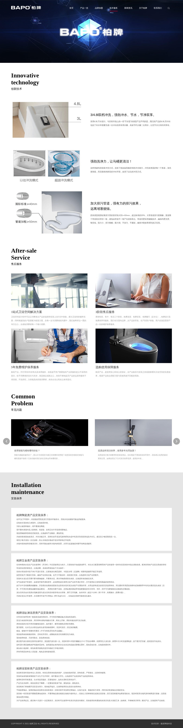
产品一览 (84, 8)
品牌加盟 (99, 8)
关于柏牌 (143, 8)
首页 (71, 8)
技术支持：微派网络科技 (161, 724)
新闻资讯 (128, 8)
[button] (176, 441)
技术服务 (114, 8)
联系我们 (158, 8)
